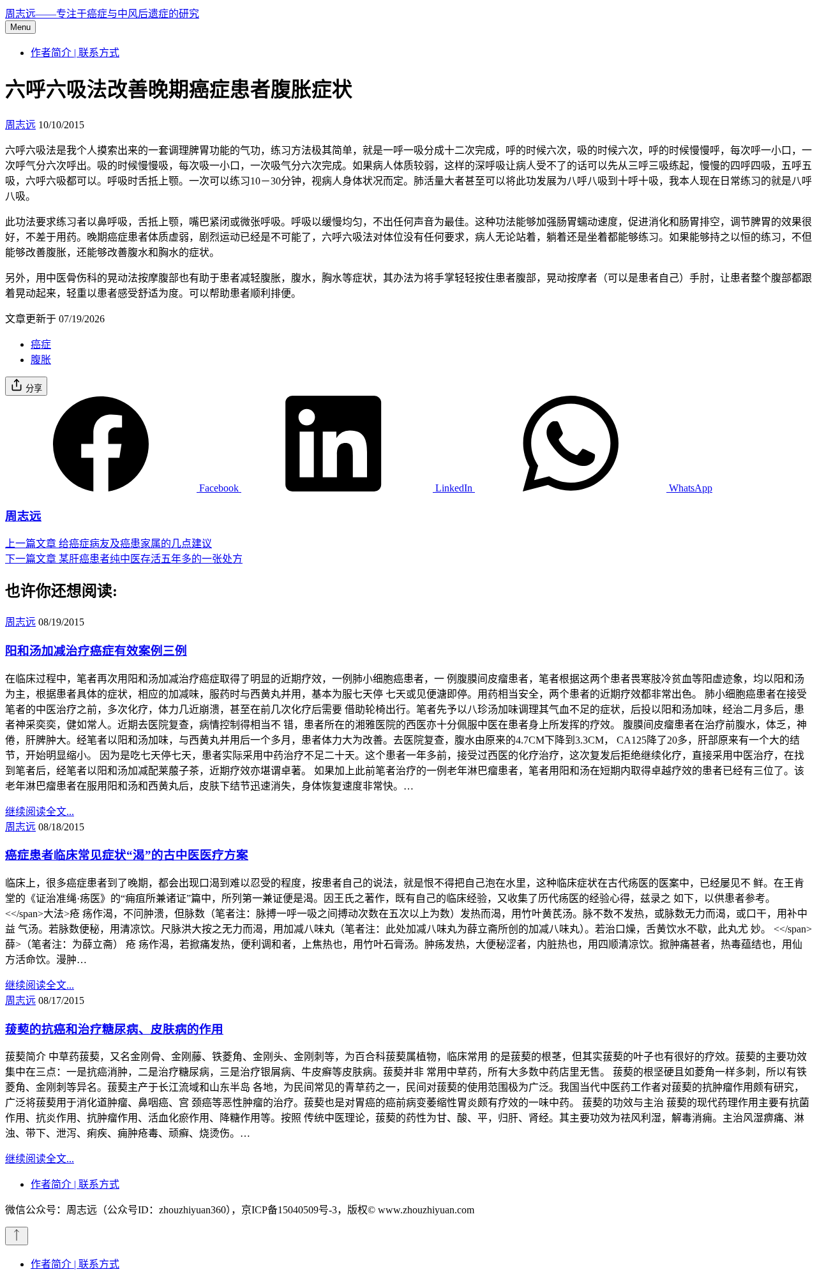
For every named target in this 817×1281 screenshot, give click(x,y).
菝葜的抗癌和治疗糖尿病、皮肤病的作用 (114, 1029)
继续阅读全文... (39, 811)
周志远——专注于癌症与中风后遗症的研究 (102, 13)
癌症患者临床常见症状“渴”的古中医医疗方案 (126, 855)
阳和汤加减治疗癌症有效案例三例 (96, 650)
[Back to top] (16, 1236)
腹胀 (41, 359)
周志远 (20, 124)
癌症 (41, 344)
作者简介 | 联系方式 (75, 52)
